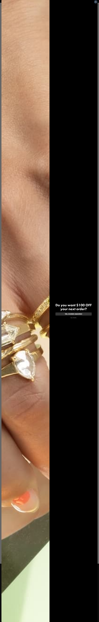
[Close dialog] (95, 2)
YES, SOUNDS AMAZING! (73, 314)
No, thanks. (74, 318)
